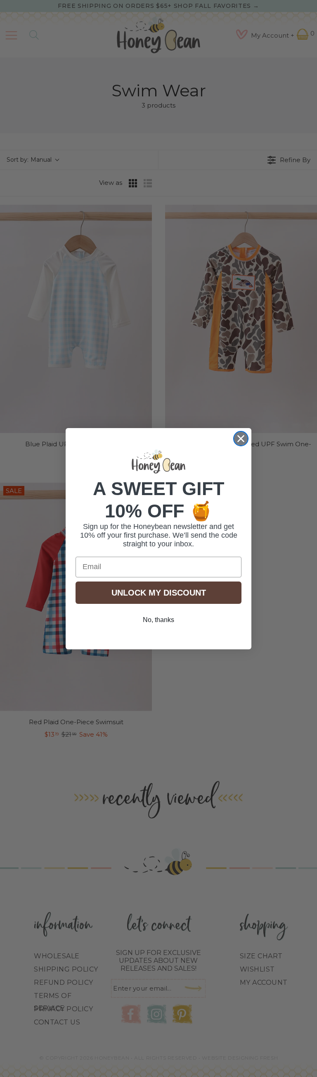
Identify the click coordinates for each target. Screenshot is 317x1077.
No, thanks (158, 619)
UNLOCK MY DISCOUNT (158, 592)
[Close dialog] (241, 438)
